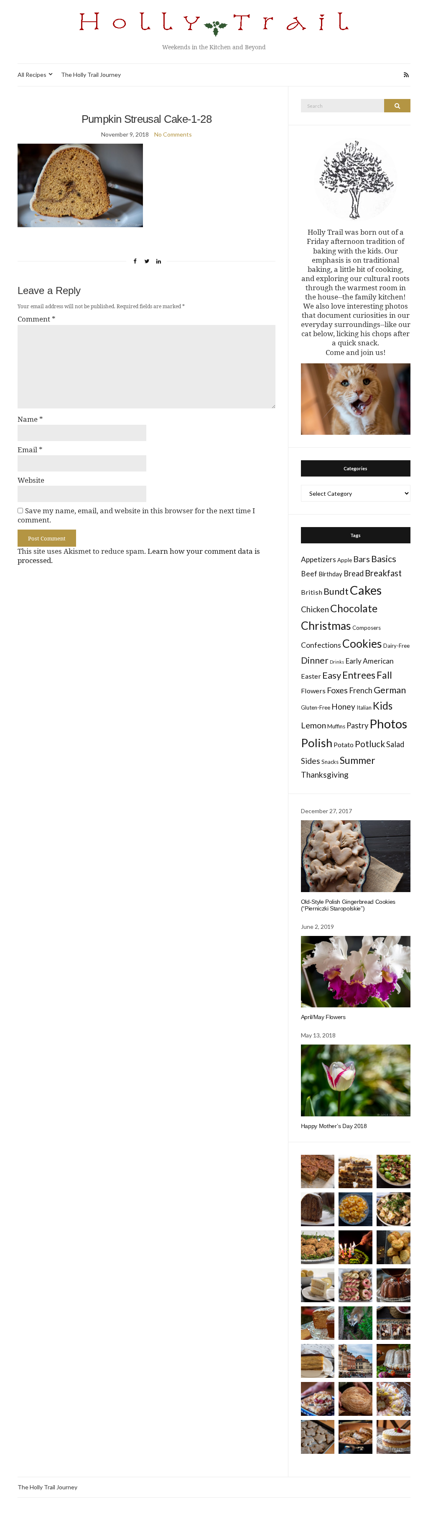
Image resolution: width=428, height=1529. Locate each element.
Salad (395, 744)
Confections (321, 645)
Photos (388, 723)
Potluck (370, 743)
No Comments (173, 134)
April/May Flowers (323, 1017)
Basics (383, 558)
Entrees (358, 675)
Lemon (313, 725)
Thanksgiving (325, 774)
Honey (343, 706)
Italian (364, 707)
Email (30, 449)
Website (31, 480)
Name (30, 419)
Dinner (315, 660)
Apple (344, 560)
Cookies (362, 643)
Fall (384, 675)
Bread (354, 573)
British (311, 592)
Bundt (336, 591)
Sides (310, 761)
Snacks (330, 761)
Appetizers (318, 559)
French (360, 690)
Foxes (337, 690)
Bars (361, 559)
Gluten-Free (315, 707)
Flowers (313, 691)
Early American (369, 661)
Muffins (336, 726)
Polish (316, 743)
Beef (309, 573)
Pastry (357, 725)
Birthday (330, 574)
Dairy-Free (396, 645)
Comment (37, 319)
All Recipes (32, 74)
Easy (331, 675)
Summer (357, 760)
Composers (366, 627)
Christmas (326, 625)
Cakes (366, 590)
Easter (311, 676)
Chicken (315, 609)
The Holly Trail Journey (91, 74)
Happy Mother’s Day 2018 (334, 1126)
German (390, 690)
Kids (382, 706)
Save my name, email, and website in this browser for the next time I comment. (136, 515)
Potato (344, 744)
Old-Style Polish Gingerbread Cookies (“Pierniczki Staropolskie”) (348, 905)
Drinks (337, 661)
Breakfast (383, 573)
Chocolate (353, 608)
